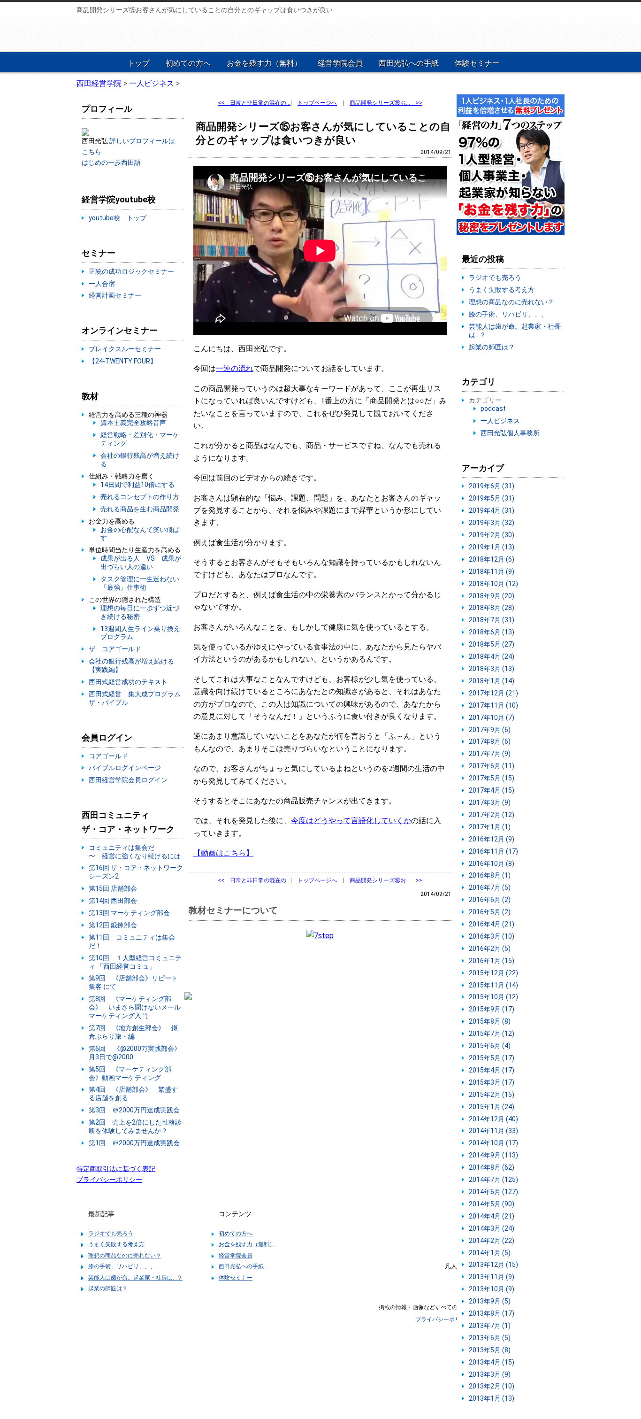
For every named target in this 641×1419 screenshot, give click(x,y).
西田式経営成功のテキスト (128, 682)
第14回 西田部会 (113, 900)
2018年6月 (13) (491, 632)
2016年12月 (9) (491, 839)
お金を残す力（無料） (264, 63)
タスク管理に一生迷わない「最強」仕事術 (139, 583)
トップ (138, 63)
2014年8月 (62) (491, 1167)
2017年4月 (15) (491, 790)
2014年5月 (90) (491, 1204)
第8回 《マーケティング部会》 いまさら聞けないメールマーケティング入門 (135, 1007)
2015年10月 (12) (493, 997)
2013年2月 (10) (491, 1386)
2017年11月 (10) (493, 705)
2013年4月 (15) (491, 1362)
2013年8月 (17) (491, 1313)
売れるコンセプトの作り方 (139, 497)
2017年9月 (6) (490, 729)
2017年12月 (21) (493, 693)
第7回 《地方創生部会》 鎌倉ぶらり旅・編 (133, 1032)
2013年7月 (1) (490, 1325)
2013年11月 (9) (491, 1276)
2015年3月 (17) (491, 1082)
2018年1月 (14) (491, 681)
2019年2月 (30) (491, 535)
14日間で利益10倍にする (137, 484)
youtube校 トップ (117, 218)
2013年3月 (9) (490, 1374)
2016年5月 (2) (490, 912)
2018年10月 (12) (493, 583)
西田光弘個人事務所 (510, 433)
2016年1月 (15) (491, 960)
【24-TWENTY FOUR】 (123, 361)
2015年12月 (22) (493, 973)
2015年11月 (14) (493, 985)
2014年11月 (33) (493, 1130)
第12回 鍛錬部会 (113, 925)
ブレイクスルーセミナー (125, 349)
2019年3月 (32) (491, 522)
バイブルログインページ (125, 767)
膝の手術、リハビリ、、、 (508, 314)
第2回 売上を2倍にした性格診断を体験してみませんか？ (135, 1126)
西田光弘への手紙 (409, 63)
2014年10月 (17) (493, 1143)
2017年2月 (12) (491, 814)
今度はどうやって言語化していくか (351, 821)
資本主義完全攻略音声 (133, 422)
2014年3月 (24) (491, 1228)
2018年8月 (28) (491, 607)
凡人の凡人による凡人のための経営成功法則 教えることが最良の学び (138, 33)
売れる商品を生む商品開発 (139, 509)
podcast (493, 408)
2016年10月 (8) (491, 863)
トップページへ (317, 103)
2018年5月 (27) (491, 644)
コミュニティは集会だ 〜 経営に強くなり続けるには (135, 852)
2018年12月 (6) (491, 559)
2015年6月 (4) (490, 1045)
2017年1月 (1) (490, 827)
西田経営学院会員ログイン (128, 780)
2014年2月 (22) (491, 1240)
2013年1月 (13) (491, 1398)
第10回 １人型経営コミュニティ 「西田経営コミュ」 (135, 962)
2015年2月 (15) (491, 1094)
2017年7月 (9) (490, 753)
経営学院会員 (340, 63)
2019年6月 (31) (491, 486)
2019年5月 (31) (491, 498)
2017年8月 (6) (490, 741)
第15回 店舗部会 (113, 888)
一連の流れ (234, 368)
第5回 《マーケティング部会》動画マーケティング (130, 1073)
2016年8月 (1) (490, 875)
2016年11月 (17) (493, 851)
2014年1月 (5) (490, 1253)
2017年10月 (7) (491, 717)
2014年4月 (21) (491, 1216)
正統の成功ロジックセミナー (131, 271)
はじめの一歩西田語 (111, 162)
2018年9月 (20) (491, 596)
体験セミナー (477, 63)
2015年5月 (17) (491, 1058)
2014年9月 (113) (493, 1155)
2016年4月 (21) (491, 924)
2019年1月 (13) (491, 547)
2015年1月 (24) (491, 1107)
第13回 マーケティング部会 (129, 913)
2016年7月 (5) (490, 887)
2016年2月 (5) (490, 948)
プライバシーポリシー (109, 1179)
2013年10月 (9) (491, 1289)
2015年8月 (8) (490, 1021)
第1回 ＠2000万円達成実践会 (134, 1143)
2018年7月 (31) (491, 620)
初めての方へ (188, 63)
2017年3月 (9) (490, 802)
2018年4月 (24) (491, 656)
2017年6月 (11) (491, 766)
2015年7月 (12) (491, 1033)
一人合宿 (102, 283)
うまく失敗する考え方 (501, 289)
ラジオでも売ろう (495, 277)
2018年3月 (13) (491, 668)
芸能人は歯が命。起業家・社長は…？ (135, 1277)
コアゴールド (108, 756)
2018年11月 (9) (491, 571)
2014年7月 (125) (493, 1179)
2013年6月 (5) (490, 1338)
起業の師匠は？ (492, 347)
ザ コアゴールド (115, 649)
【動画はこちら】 (223, 853)
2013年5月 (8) (490, 1350)
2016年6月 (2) (490, 899)
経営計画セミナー (115, 295)
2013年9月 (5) (490, 1301)
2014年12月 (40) (493, 1119)
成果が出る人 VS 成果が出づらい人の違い (140, 563)
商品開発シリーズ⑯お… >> (386, 103)
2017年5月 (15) (491, 778)
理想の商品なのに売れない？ (511, 302)
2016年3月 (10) (491, 936)
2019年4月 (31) (491, 510)
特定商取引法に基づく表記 (115, 1168)
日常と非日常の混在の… (254, 103)
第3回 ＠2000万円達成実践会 (134, 1110)
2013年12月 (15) (493, 1264)
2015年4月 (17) (491, 1070)
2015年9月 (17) (491, 1009)
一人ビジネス (500, 420)
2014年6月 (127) (493, 1191)
